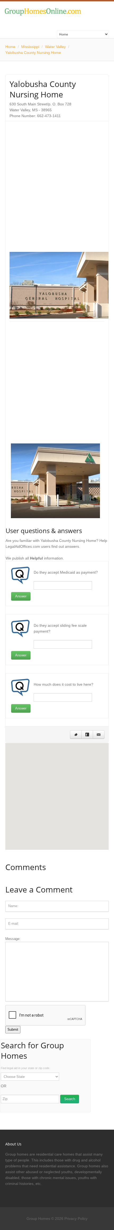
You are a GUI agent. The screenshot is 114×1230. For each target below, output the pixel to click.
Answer (21, 596)
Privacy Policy (75, 1218)
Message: (12, 939)
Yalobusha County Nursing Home (33, 52)
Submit (12, 1029)
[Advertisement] (57, 182)
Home (10, 47)
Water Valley (55, 47)
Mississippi (30, 47)
